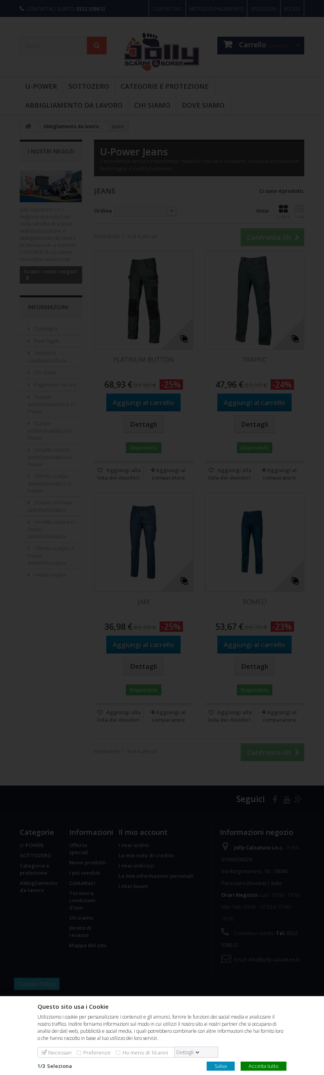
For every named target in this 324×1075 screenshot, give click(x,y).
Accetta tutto (264, 1065)
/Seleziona (55, 1065)
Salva (221, 1065)
